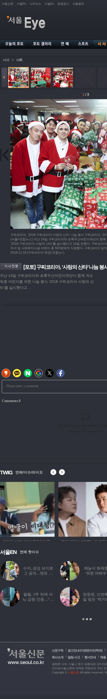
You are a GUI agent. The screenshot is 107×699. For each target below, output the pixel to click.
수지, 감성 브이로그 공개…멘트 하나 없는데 (38, 573)
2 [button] (87, 619)
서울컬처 (78, 3)
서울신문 (7, 3)
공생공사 (63, 3)
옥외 (99, 650)
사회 (19, 60)
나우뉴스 (35, 3)
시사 (6, 60)
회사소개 (57, 657)
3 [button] (91, 619)
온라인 (91, 650)
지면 (83, 650)
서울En (49, 3)
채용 (103, 657)
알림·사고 (74, 657)
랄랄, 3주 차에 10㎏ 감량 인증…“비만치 (38, 599)
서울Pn (21, 3)
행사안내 (90, 657)
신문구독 (57, 650)
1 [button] (83, 619)
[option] (27, 508)
